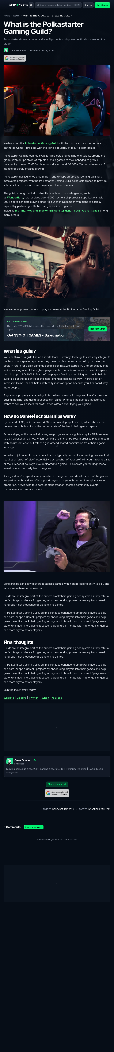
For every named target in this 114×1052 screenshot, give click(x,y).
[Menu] (5, 5)
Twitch (44, 697)
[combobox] (31, 5)
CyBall (95, 210)
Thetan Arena (81, 210)
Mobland (32, 210)
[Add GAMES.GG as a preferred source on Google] (15, 58)
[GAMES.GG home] (18, 5)
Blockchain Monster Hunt (55, 210)
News (16, 15)
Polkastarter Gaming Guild (41, 143)
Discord (21, 697)
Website (9, 697)
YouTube (56, 697)
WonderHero (15, 197)
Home (7, 15)
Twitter (33, 697)
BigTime (20, 210)
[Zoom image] (57, 262)
